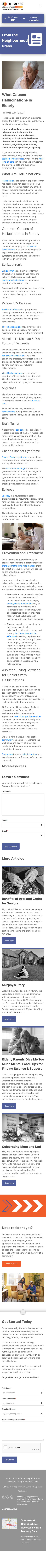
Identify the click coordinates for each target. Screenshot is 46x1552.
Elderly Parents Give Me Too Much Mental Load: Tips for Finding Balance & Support (23, 1064)
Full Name (7, 1388)
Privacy (21, 1487)
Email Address (9, 1409)
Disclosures (22, 1491)
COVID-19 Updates (34, 1487)
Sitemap (13, 1487)
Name (5, 820)
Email (5, 831)
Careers (6, 1487)
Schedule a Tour (11, 1264)
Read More (9, 941)
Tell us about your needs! (13, 1419)
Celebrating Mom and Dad (21, 1147)
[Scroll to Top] (23, 1312)
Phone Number (9, 1398)
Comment (6, 791)
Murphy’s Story (13, 985)
